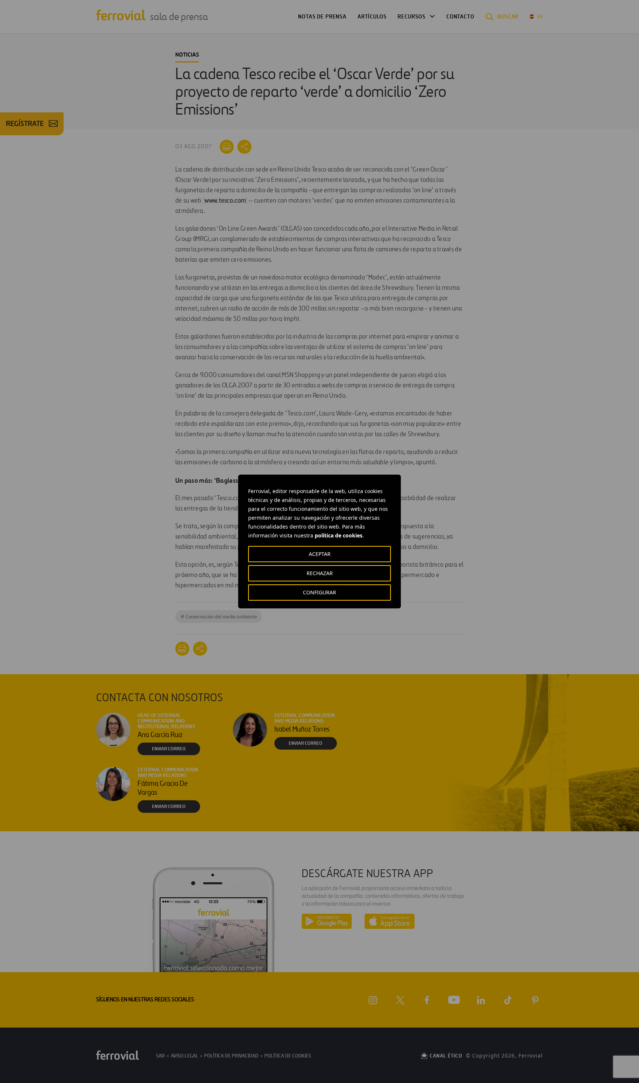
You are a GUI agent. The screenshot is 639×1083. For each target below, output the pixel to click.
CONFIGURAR (319, 592)
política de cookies (338, 535)
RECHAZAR (320, 573)
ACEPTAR (320, 553)
